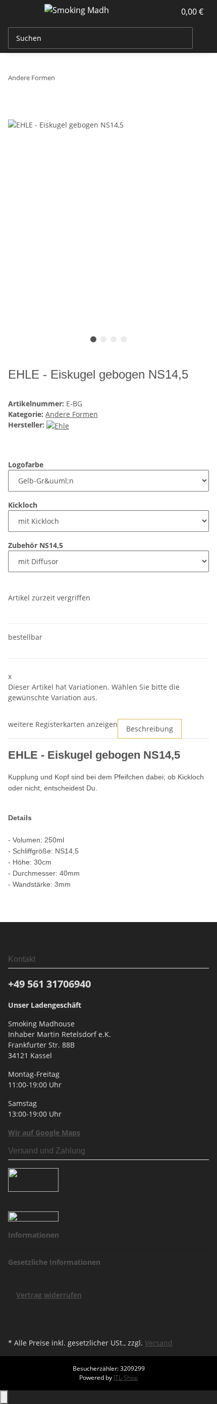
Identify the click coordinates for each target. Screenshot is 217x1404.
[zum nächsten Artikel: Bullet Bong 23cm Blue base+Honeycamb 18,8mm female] (81, 80)
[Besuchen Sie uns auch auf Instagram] (16, 1323)
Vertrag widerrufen (49, 1295)
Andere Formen (71, 414)
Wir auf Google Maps (44, 1132)
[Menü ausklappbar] (20, 11)
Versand (159, 1343)
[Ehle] (57, 425)
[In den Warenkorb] (16, 112)
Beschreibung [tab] (149, 729)
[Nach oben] (4, 1397)
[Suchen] (201, 38)
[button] (156, 12)
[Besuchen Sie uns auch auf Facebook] (16, 1312)
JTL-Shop (126, 1377)
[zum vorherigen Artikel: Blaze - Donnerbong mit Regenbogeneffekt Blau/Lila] (63, 80)
